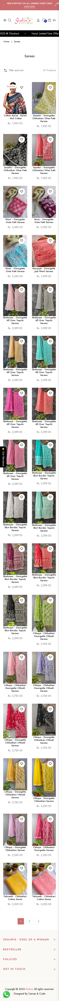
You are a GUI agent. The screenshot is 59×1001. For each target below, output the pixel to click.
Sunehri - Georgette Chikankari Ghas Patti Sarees (43, 118)
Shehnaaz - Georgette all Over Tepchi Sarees (15, 476)
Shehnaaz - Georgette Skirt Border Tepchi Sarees (44, 475)
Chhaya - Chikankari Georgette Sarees (44, 849)
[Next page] (38, 921)
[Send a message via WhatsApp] (6, 994)
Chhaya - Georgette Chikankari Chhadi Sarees (15, 742)
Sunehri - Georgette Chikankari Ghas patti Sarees (43, 170)
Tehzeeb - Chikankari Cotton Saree (15, 898)
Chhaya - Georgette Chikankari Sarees (44, 799)
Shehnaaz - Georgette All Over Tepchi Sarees (15, 320)
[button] (55, 5)
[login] (37, 20)
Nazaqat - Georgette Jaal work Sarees (43, 270)
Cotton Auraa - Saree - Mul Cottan (15, 117)
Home (6, 41)
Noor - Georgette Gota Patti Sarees (15, 221)
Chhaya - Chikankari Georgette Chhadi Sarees (44, 636)
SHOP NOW (29, 6)
